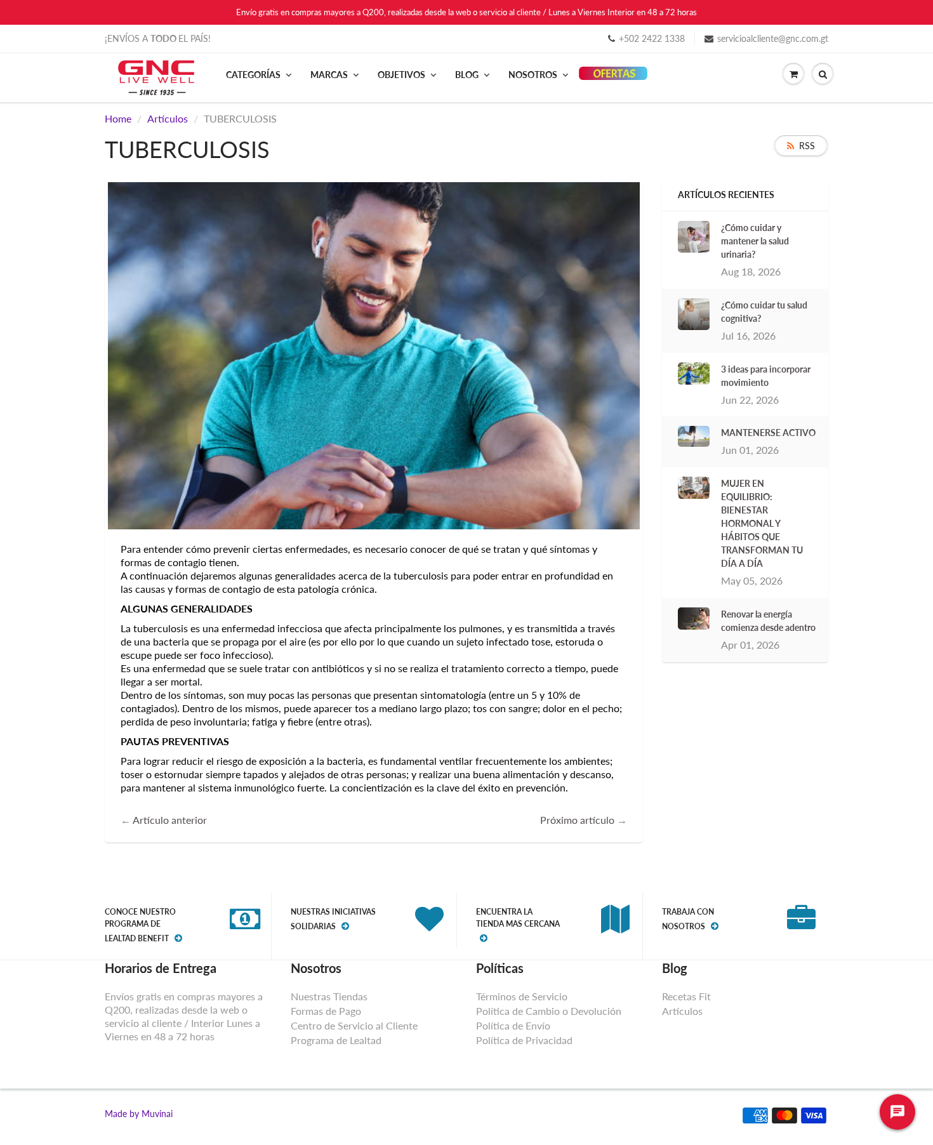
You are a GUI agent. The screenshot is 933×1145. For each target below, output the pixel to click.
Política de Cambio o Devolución (548, 1011)
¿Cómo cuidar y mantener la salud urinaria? (755, 241)
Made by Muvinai (139, 1113)
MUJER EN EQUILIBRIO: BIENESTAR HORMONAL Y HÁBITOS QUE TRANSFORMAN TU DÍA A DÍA (762, 523)
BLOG (467, 74)
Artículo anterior (170, 820)
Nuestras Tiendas (329, 996)
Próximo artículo (577, 820)
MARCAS (329, 74)
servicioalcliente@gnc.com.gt (772, 38)
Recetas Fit (686, 996)
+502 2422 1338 (652, 38)
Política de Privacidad (524, 1040)
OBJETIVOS (401, 74)
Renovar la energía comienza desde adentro (768, 621)
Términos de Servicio (521, 996)
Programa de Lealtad (336, 1040)
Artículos (167, 118)
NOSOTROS (532, 74)
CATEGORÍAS (253, 74)
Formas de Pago (326, 1011)
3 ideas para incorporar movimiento (766, 376)
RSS (807, 145)
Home (118, 118)
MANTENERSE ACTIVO (768, 432)
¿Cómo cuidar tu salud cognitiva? (764, 312)
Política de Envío (513, 1025)
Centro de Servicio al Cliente (354, 1025)
